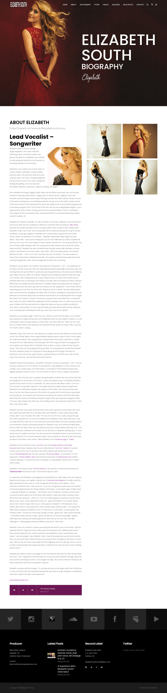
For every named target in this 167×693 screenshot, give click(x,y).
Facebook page (61, 439)
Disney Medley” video (27, 457)
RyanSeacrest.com (64, 457)
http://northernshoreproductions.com (23, 664)
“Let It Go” (40, 445)
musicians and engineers (56, 480)
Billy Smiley (74, 225)
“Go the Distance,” (40, 468)
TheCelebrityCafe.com (23, 454)
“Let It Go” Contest (62, 448)
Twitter (71, 439)
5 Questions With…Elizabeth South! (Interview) (67, 669)
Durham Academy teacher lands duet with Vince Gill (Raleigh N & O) (69, 654)
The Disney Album (53, 454)
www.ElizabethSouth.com (19, 580)
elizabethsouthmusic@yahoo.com (97, 662)
